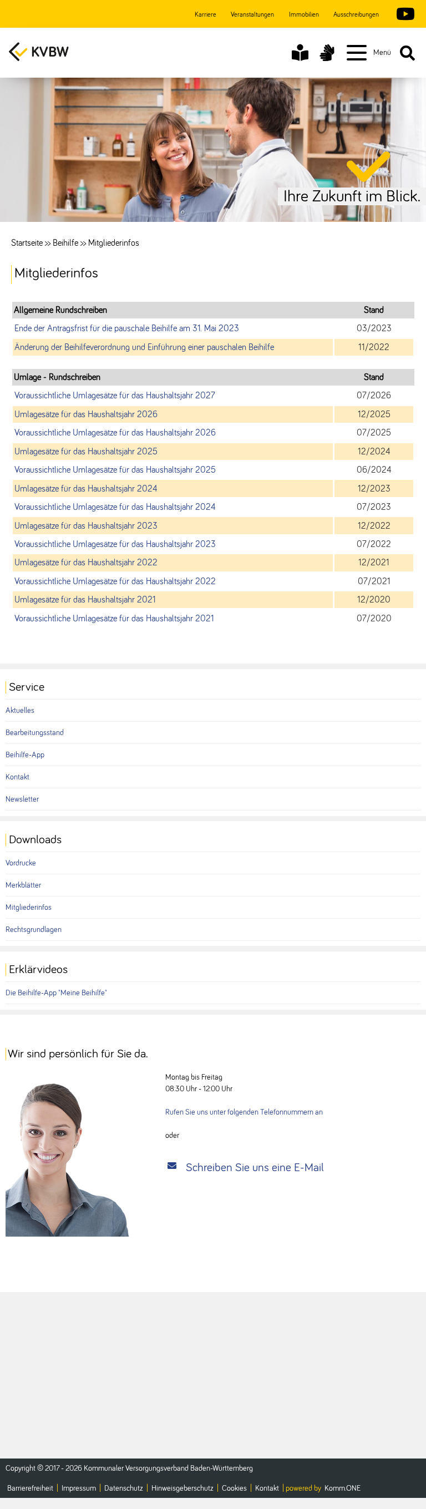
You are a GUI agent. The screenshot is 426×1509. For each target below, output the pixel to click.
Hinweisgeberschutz (182, 1488)
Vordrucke (21, 863)
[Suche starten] (407, 53)
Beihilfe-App (25, 755)
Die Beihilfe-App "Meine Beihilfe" (56, 993)
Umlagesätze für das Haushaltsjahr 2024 (86, 488)
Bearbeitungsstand (35, 733)
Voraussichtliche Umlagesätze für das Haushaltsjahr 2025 (115, 469)
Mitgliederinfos (29, 908)
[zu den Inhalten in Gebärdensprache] (327, 53)
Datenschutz (123, 1488)
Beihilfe (65, 243)
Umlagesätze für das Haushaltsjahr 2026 (86, 414)
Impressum (79, 1488)
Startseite (27, 243)
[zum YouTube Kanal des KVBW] (403, 15)
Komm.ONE (342, 1488)
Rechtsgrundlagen (34, 930)
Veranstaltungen (252, 15)
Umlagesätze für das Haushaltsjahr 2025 (86, 451)
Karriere (205, 15)
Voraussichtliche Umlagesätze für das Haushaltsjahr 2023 (115, 544)
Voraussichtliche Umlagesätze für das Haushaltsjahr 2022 (115, 581)
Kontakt (17, 777)
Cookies (234, 1488)
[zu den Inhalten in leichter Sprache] (300, 53)
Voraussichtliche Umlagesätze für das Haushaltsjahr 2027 (114, 395)
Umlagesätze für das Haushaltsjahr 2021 (85, 599)
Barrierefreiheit (30, 1488)
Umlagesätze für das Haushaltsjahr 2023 (86, 525)
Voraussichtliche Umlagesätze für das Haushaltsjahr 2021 (114, 618)
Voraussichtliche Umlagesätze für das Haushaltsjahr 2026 (115, 432)
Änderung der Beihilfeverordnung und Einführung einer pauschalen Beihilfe (144, 347)
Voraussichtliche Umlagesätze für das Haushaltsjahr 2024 (115, 507)
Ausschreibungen (356, 15)
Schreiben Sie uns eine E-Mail (255, 1167)
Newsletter (22, 799)
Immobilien (304, 15)
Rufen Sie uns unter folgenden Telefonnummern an (244, 1112)
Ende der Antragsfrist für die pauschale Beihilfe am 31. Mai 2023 (126, 328)
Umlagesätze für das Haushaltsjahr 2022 (86, 562)
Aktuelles (20, 711)
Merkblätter (23, 885)
